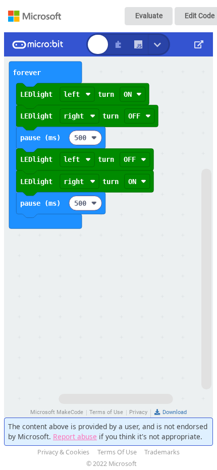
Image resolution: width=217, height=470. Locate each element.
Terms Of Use (117, 452)
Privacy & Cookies (63, 452)
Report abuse (75, 436)
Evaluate (148, 16)
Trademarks (162, 452)
